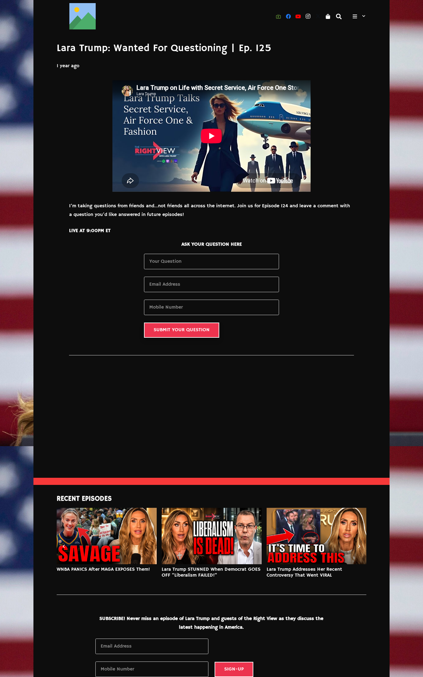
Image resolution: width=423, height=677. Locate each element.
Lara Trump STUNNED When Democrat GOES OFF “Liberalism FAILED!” (211, 572)
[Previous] (64, 546)
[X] (318, 16)
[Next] (359, 546)
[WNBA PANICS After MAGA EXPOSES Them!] (107, 536)
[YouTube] (298, 16)
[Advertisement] (211, 431)
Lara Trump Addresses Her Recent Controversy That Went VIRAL (304, 572)
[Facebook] (288, 16)
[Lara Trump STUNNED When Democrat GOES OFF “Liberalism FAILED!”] (212, 536)
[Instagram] (308, 16)
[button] (339, 16)
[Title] (82, 16)
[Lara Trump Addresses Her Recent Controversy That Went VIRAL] (317, 536)
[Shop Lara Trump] (328, 16)
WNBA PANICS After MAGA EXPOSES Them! (103, 569)
